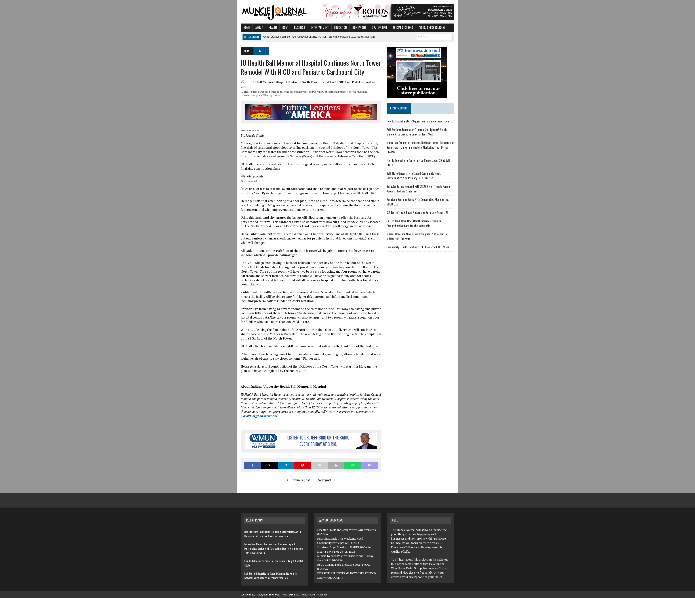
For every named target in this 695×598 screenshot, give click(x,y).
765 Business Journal (431, 27)
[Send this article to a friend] (319, 465)
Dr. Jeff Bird (379, 27)
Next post (324, 480)
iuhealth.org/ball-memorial (259, 416)
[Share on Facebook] (252, 465)
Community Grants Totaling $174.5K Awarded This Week (418, 247)
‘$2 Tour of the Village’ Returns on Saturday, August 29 (417, 212)
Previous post (300, 480)
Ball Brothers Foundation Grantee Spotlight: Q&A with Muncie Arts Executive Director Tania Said (417, 132)
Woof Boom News (332, 520)
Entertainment (320, 27)
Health (273, 27)
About (259, 27)
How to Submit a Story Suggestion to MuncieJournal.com (418, 121)
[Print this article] (336, 465)
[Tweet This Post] (269, 465)
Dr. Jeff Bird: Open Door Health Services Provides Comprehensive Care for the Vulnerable (414, 223)
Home (246, 27)
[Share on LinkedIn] (286, 465)
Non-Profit (359, 27)
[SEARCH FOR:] (434, 36)
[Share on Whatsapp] (352, 465)
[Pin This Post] (302, 465)
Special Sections (403, 27)
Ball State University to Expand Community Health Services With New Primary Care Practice (414, 175)
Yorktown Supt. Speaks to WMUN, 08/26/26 (344, 547)
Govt (285, 27)
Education (340, 27)
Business (299, 27)
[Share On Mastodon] (369, 465)
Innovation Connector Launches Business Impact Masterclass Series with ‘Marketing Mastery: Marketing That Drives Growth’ (420, 147)
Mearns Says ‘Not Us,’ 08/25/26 (336, 551)
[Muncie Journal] (274, 12)
